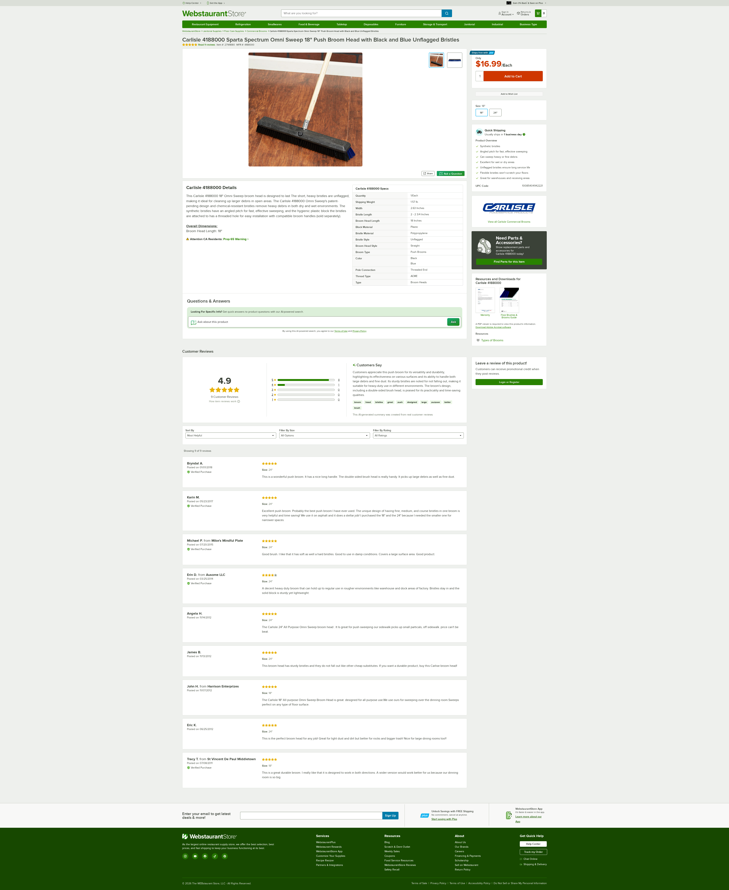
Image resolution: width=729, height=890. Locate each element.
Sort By (189, 430)
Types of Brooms (503, 340)
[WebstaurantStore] (229, 836)
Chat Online (530, 859)
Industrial (497, 24)
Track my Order (533, 851)
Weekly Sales (392, 851)
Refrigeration (243, 24)
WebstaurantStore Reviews (400, 865)
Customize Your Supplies (330, 856)
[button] (436, 60)
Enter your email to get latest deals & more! (206, 815)
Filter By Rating (382, 430)
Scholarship (462, 860)
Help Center (192, 3)
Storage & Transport (435, 24)
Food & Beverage (309, 24)
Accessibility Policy (479, 883)
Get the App (216, 3)
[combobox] (361, 13)
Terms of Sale (419, 883)
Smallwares (275, 24)
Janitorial (469, 24)
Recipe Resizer (325, 860)
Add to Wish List (509, 94)
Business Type (528, 24)
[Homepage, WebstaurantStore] (214, 13)
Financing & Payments (468, 856)
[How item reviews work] (238, 401)
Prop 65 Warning (234, 239)
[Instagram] (185, 856)
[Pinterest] (225, 856)
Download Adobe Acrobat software (493, 327)
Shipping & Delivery (535, 864)
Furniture (400, 24)
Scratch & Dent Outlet (397, 846)
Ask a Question (453, 173)
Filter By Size (287, 430)
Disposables (371, 24)
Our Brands (462, 846)
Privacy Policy (359, 331)
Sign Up (390, 815)
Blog (387, 842)
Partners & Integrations (329, 865)
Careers (459, 851)
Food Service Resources (398, 860)
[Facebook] (205, 856)
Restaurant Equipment (205, 24)
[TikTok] (215, 856)
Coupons (389, 856)
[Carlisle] (509, 208)
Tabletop (342, 24)
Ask (453, 322)
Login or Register (509, 382)
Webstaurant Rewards (329, 846)
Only (478, 58)
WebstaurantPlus (326, 842)
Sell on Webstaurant (466, 865)
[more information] (524, 134)
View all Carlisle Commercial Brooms (509, 221)
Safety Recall (391, 869)
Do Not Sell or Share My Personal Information (520, 883)
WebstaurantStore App (329, 851)
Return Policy (462, 869)
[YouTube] (195, 856)
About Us (460, 842)
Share (430, 173)
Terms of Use (341, 331)
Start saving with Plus (444, 819)
